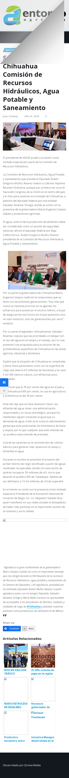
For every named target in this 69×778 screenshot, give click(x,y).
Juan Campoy (10, 116)
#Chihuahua (34, 606)
